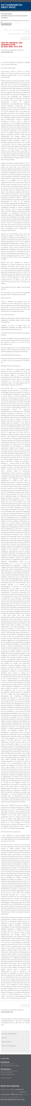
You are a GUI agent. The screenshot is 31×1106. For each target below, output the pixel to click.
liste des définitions (9, 1034)
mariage (10, 1097)
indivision (4, 1092)
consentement (19, 1089)
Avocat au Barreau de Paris (9, 1071)
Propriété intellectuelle (8, 1074)
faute (12, 1089)
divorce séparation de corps (13, 1099)
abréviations (6, 1042)
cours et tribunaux (8, 1046)
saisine (8, 1089)
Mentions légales (6, 1078)
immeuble (3, 1089)
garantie (16, 1097)
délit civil (15, 1094)
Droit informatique (6, 1072)
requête (21, 1094)
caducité (26, 1094)
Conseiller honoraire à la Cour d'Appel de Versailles (10, 1063)
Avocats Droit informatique (25, 38)
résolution (22, 1092)
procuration (4, 1097)
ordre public (5, 1094)
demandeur (13, 1092)
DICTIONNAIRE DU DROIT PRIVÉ (11, 6)
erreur (22, 1097)
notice (3, 1038)
